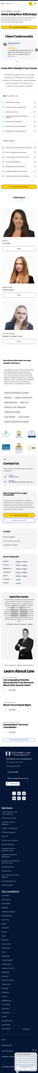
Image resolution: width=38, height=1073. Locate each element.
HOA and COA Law (9, 818)
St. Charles (6, 1004)
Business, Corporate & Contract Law (10, 862)
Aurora (4, 996)
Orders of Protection (10, 828)
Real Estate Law (8, 867)
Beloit (4, 924)
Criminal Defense (8, 832)
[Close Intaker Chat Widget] (36, 1050)
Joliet (4, 952)
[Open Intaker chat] (17, 1072)
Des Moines (6, 1029)
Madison (5, 940)
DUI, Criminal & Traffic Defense (10, 876)
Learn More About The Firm (19, 520)
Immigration (6, 871)
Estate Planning (8, 844)
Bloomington (7, 916)
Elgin (3, 936)
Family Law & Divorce (10, 840)
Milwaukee (6, 956)
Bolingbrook (6, 1000)
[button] (35, 3)
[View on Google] (5, 44)
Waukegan (6, 948)
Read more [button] (11, 56)
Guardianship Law (9, 881)
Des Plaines (6, 900)
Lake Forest (6, 944)
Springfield (6, 1025)
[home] (7, 3)
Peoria (4, 1017)
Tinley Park (6, 984)
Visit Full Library (19, 739)
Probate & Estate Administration (8, 849)
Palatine (5, 908)
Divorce (5, 836)
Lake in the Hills (7, 980)
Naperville (5, 972)
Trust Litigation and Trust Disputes (9, 813)
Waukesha (6, 904)
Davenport (6, 1013)
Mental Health (7, 885)
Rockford (5, 1009)
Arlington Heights (8, 912)
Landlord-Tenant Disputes (8, 823)
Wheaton (5, 992)
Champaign (6, 964)
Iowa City (5, 920)
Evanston (5, 895)
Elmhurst (5, 976)
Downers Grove (8, 968)
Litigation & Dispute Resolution (9, 856)
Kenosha (5, 928)
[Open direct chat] (33, 1050)
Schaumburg (7, 1021)
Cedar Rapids (7, 960)
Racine (4, 932)
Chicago (5, 988)
